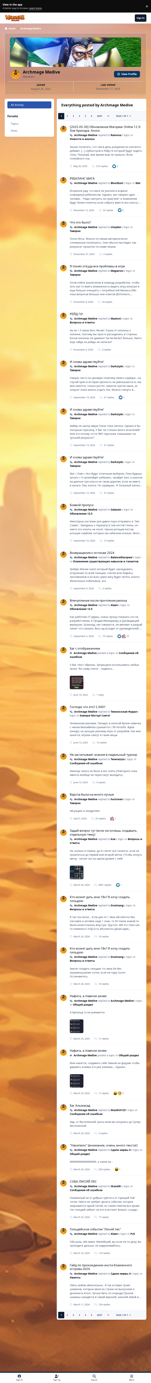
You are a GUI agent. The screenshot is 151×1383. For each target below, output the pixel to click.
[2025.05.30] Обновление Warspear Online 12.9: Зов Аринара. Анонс (105, 129)
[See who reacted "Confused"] (120, 1093)
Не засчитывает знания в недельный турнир (103, 754)
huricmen (117, 799)
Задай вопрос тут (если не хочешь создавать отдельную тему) (103, 832)
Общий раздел (83, 1004)
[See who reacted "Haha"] (115, 1093)
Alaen (114, 605)
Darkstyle (117, 366)
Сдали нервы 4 (121, 1150)
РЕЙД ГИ (76, 314)
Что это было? (80, 222)
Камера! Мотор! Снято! (95, 715)
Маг (138, 183)
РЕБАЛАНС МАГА (82, 178)
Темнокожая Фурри (124, 711)
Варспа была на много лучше (92, 794)
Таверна (75, 231)
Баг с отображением (85, 648)
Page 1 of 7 (122, 116)
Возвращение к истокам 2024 (92, 553)
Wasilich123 (118, 1110)
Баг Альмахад (80, 1105)
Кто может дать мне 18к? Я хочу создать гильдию (100, 899)
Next (99, 116)
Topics (15, 123)
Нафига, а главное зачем (88, 996)
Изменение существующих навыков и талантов (105, 561)
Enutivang (117, 905)
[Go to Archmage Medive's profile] (63, 129)
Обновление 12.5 (81, 513)
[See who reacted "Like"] (114, 166)
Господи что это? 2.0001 (88, 707)
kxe (113, 839)
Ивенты (75, 1277)
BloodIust (117, 183)
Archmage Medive (85, 135)
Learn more (7, 6)
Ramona (116, 135)
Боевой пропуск (82, 505)
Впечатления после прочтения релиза (98, 600)
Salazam (116, 509)
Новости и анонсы (82, 139)
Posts (14, 130)
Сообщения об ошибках (86, 763)
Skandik (116, 1186)
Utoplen (116, 227)
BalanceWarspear (122, 557)
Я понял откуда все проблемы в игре (97, 266)
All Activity (17, 105)
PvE (132, 1233)
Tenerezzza (117, 759)
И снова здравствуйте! (87, 362)
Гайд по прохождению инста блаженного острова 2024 (101, 1267)
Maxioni (116, 318)
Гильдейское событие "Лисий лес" (95, 1229)
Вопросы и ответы (82, 322)
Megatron (117, 271)
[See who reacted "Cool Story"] (124, 636)
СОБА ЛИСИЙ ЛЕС (83, 1181)
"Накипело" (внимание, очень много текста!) (103, 1145)
